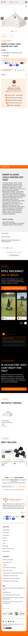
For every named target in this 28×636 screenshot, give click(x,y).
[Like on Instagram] (3, 318)
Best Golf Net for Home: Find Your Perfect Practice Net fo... (13, 602)
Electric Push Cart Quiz (8, 548)
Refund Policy (6, 532)
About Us (5, 540)
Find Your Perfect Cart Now (14, 389)
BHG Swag (5, 546)
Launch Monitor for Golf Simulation (11, 578)
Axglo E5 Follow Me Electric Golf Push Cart (13, 573)
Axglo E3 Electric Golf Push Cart (10, 575)
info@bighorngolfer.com (15, 91)
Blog (4, 586)
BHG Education (6, 551)
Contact (4, 538)
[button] (2, 18)
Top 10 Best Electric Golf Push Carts (11, 595)
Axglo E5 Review (7, 592)
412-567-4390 (15, 87)
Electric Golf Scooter (7, 570)
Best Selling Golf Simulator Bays (10, 581)
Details (3, 74)
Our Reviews (6, 535)
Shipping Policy (6, 530)
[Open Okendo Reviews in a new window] (7, 248)
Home (4, 543)
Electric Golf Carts (7, 562)
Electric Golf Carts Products (9, 567)
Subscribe (21, 486)
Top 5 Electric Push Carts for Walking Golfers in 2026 (14, 588)
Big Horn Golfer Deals (8, 559)
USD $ (22, 512)
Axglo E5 (5, 565)
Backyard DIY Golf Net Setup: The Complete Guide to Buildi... (13, 598)
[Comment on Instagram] (5, 318)
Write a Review (16, 255)
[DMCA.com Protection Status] (14, 628)
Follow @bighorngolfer (15, 288)
